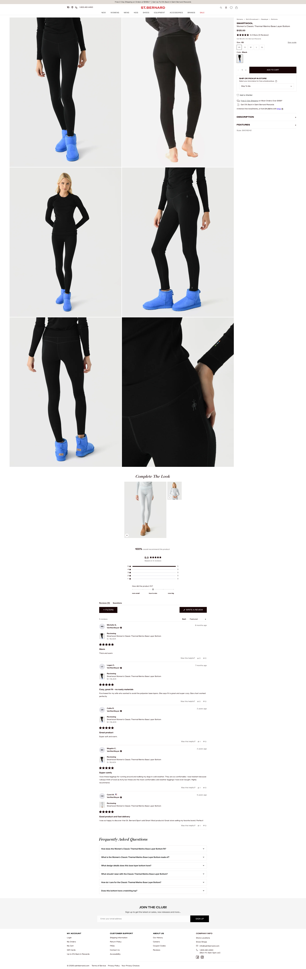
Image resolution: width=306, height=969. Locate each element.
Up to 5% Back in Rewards (78, 954)
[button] (253, 35)
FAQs (112, 946)
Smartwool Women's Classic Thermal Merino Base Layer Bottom (134, 637)
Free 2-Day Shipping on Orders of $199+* (132, 2)
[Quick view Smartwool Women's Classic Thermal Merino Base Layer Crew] (174, 491)
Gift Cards (71, 950)
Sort (184, 619)
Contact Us (115, 950)
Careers (156, 942)
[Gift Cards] (68, 7)
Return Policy (115, 942)
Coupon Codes (159, 946)
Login (69, 938)
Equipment (159, 13)
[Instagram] (202, 957)
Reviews (156, 950)
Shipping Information (118, 938)
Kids (136, 13)
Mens (126, 13)
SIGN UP (200, 919)
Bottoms (274, 19)
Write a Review (196, 611)
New (103, 13)
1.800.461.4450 (206, 950)
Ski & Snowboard (252, 19)
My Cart (70, 946)
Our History (158, 938)
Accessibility (115, 954)
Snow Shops (201, 942)
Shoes (146, 13)
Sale (202, 13)
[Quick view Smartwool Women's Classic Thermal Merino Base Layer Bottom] (145, 510)
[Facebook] (197, 957)
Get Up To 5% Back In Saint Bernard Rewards (171, 2)
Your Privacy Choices (130, 966)
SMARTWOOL (245, 23)
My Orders (71, 942)
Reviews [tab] (104, 603)
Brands (191, 13)
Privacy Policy (114, 966)
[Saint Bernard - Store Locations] (72, 7)
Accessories (176, 13)
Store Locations (203, 938)
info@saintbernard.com (209, 946)
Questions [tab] (117, 603)
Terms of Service (99, 966)
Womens (115, 13)
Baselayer (264, 19)
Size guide (292, 42)
